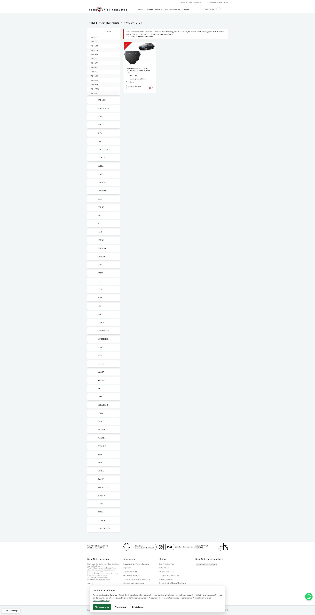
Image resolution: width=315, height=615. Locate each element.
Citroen (101, 158)
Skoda (101, 471)
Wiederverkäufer (172, 9)
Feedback (159, 9)
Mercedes (102, 380)
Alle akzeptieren (102, 607)
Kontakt (185, 9)
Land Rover (103, 331)
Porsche (102, 438)
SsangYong (103, 487)
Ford (100, 232)
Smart (101, 479)
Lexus (100, 347)
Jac (99, 281)
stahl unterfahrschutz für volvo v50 (206, 564)
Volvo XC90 (94, 93)
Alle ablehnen (120, 607)
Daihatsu (102, 191)
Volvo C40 (94, 42)
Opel (100, 421)
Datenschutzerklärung (101, 601)
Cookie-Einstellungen (11, 611)
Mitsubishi (103, 405)
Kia (99, 306)
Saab (100, 454)
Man (100, 355)
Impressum (127, 568)
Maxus (101, 364)
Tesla (100, 512)
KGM (100, 298)
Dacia (100, 174)
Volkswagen (104, 529)
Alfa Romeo (103, 108)
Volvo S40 (94, 46)
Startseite (140, 9)
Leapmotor (103, 339)
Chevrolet (103, 149)
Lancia (101, 322)
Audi (100, 116)
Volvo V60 (94, 67)
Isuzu (100, 265)
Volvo (108, 31)
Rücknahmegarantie (130, 572)
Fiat (100, 224)
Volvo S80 (94, 54)
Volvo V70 (94, 72)
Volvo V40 (94, 59)
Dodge (101, 207)
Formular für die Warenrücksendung (136, 564)
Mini (100, 397)
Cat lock (102, 100)
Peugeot (102, 430)
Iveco (100, 273)
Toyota (101, 520)
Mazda (101, 372)
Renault (102, 446)
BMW (100, 133)
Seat (100, 463)
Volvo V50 (94, 63)
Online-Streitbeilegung (131, 575)
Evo (99, 215)
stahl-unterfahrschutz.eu (135, 583)
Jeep (100, 290)
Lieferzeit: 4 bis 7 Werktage (191, 2)
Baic (100, 125)
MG (99, 388)
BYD (99, 141)
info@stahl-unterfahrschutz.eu (217, 2)
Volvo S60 (94, 50)
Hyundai (102, 248)
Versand (150, 9)
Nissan (101, 413)
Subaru (101, 496)
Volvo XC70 (94, 89)
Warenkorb (206, 9)
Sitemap (90, 583)
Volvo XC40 (94, 80)
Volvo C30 (94, 37)
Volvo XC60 (94, 85)
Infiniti (101, 257)
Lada (100, 314)
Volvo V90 (94, 76)
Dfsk (100, 199)
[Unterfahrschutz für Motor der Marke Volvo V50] (139, 53)
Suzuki (101, 504)
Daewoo (101, 182)
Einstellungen (138, 607)
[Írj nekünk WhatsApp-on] (309, 596)
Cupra (100, 166)
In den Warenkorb (134, 87)
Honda (101, 240)
